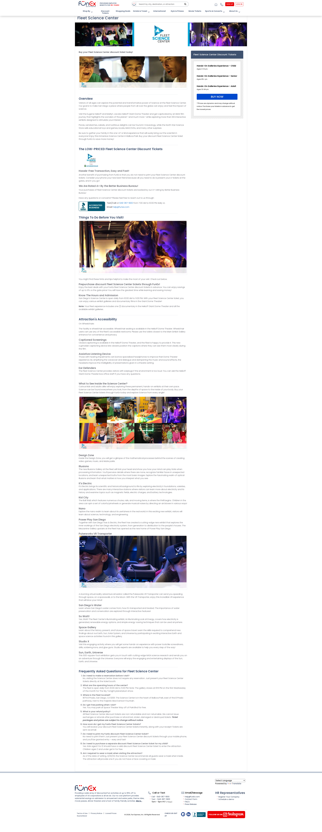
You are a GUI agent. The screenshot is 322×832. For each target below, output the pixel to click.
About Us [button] (233, 11)
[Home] (215, 4)
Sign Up (229, 4)
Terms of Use (82, 813)
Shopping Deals (123, 11)
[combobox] (161, 4)
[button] (221, 4)
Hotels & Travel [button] (140, 11)
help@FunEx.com (192, 796)
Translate (236, 783)
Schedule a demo (226, 799)
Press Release (191, 804)
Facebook (183, 814)
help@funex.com (121, 207)
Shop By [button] (86, 11)
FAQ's (187, 801)
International (159, 11)
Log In (239, 4)
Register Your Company (228, 797)
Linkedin (188, 814)
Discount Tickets (105, 12)
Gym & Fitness (177, 11)
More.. (139, 801)
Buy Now (217, 97)
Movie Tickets (195, 11)
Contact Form (191, 799)
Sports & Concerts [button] (213, 11)
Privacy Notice (96, 813)
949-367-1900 (126, 203)
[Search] (185, 4)
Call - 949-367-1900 (160, 796)
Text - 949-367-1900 (160, 799)
